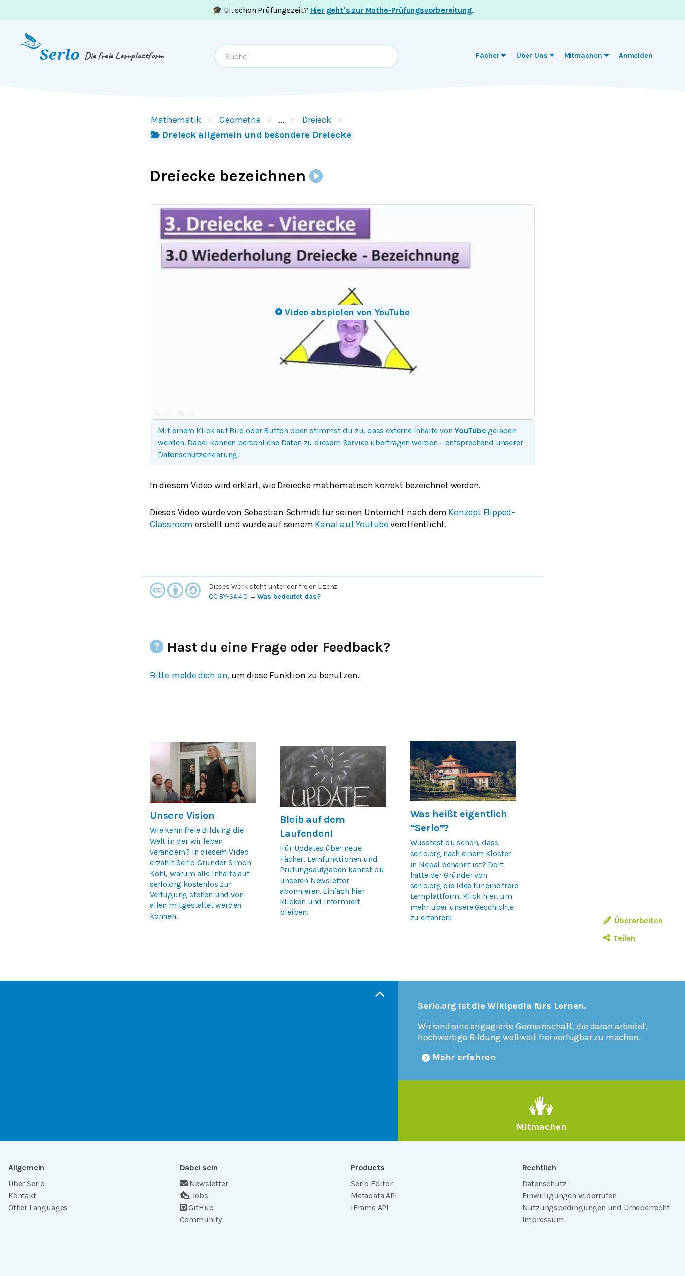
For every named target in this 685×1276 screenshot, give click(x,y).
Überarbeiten (638, 920)
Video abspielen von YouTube (347, 312)
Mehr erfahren (464, 1057)
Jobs (199, 1195)
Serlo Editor (372, 1183)
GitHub (201, 1207)
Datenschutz (544, 1183)
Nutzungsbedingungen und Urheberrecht (596, 1207)
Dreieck (316, 119)
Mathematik (176, 119)
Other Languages (38, 1207)
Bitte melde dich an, (189, 675)
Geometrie (240, 119)
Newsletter (208, 1183)
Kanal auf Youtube (351, 524)
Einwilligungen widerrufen (569, 1195)
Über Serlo (26, 1183)
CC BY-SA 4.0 (228, 596)
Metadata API (374, 1195)
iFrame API (370, 1207)
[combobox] (306, 56)
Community (201, 1219)
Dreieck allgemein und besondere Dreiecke (256, 134)
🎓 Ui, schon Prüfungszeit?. (342, 10)
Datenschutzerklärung (197, 454)
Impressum (543, 1219)
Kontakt (22, 1195)
